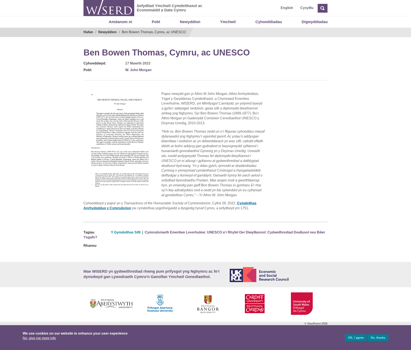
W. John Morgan (138, 70)
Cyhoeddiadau (268, 22)
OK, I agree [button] (356, 337)
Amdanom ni (120, 22)
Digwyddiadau (315, 22)
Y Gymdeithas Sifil (125, 232)
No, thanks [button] (378, 337)
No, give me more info (39, 338)
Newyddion (190, 22)
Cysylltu (307, 8)
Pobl (156, 22)
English (287, 8)
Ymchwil (228, 22)
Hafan (88, 32)
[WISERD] (108, 8)
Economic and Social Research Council (279, 274)
